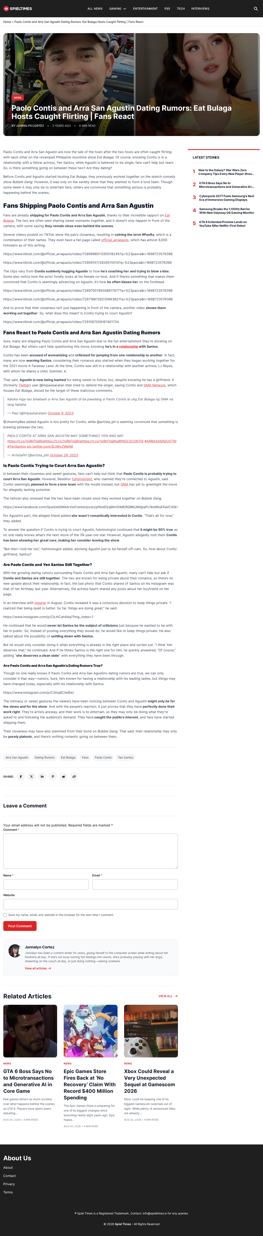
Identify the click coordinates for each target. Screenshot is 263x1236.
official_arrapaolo (115, 240)
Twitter (24, 385)
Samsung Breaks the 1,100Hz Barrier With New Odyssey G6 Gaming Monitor (226, 210)
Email (97, 875)
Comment (11, 829)
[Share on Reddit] (63, 776)
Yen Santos (125, 757)
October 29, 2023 (64, 455)
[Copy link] (74, 776)
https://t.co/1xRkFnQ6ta (25, 441)
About (8, 1167)
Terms (8, 1192)
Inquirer (40, 603)
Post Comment (20, 926)
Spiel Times (123, 1224)
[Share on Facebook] (21, 776)
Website (9, 895)
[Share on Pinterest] (53, 776)
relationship (128, 346)
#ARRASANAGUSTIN (160, 441)
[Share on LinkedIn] (42, 776)
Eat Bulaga (68, 757)
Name (8, 875)
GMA (125, 484)
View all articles (36, 968)
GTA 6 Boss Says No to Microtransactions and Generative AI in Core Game (226, 184)
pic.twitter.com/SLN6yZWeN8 (50, 446)
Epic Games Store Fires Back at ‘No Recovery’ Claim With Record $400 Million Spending (90, 1084)
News (7, 1063)
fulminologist (82, 479)
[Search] (256, 8)
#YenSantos (16, 446)
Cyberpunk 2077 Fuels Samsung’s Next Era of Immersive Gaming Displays (226, 197)
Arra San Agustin (17, 757)
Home (7, 21)
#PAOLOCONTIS (130, 441)
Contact (9, 1176)
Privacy (9, 1184)
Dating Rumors (44, 757)
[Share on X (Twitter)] (31, 776)
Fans (85, 757)
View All (166, 996)
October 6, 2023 (60, 413)
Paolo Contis (103, 757)
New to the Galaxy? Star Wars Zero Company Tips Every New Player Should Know (226, 171)
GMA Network (155, 385)
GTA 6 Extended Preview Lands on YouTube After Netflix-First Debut (223, 223)
